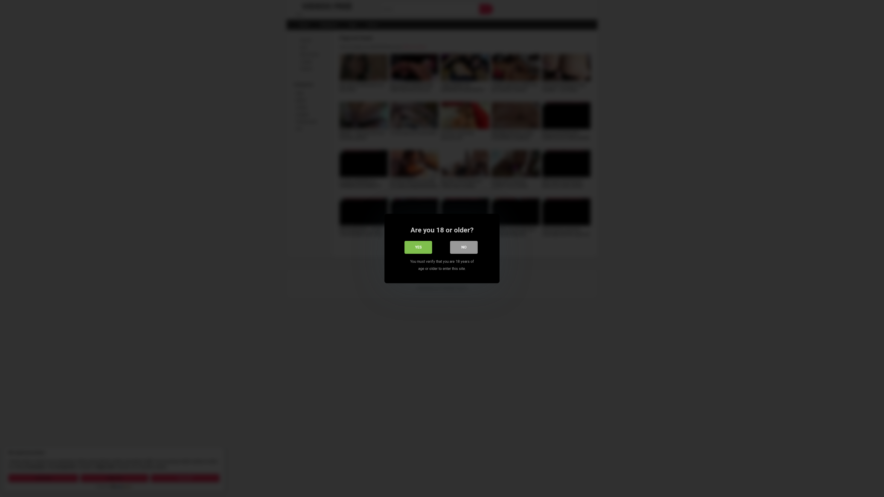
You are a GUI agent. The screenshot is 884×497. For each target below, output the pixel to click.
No (464, 247)
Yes (418, 247)
